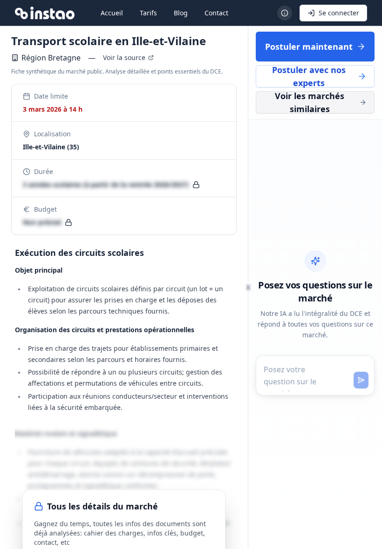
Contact (216, 12)
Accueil (112, 12)
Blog (181, 12)
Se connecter (339, 12)
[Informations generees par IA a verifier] (284, 13)
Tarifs (148, 12)
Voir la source (124, 57)
